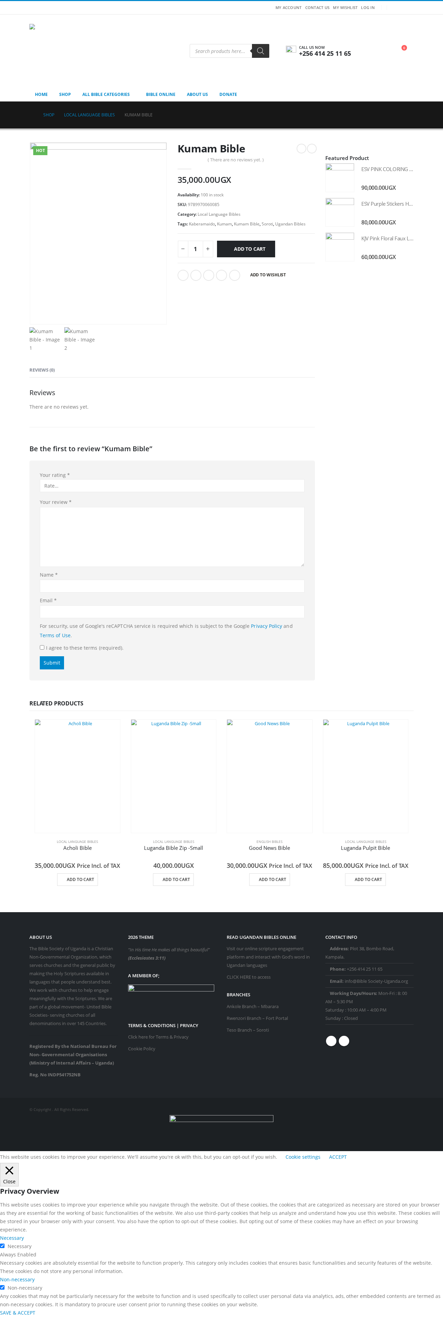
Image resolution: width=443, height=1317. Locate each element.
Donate (228, 94)
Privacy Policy (266, 626)
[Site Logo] (72, 51)
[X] (408, 7)
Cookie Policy (141, 1049)
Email (234, 275)
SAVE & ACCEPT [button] (17, 1312)
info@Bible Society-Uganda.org (376, 981)
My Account (288, 7)
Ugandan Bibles (290, 224)
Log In (368, 7)
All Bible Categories (106, 94)
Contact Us (317, 7)
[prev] (301, 148)
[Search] (260, 51)
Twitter (195, 275)
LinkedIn (208, 275)
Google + (221, 275)
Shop (65, 94)
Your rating (55, 475)
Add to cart (249, 249)
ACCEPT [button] (338, 1157)
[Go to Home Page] (31, 115)
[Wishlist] (384, 50)
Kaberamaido (202, 224)
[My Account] (369, 51)
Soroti (267, 224)
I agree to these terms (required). (85, 647)
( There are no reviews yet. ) (236, 160)
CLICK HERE (239, 977)
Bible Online (160, 94)
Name (49, 574)
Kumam (224, 224)
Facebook (183, 275)
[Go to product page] (339, 177)
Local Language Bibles (219, 214)
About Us (197, 94)
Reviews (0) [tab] (42, 370)
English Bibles (269, 841)
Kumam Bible (247, 224)
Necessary (19, 1246)
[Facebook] (397, 7)
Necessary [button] (12, 1238)
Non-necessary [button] (17, 1279)
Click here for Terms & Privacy (158, 1037)
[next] (312, 148)
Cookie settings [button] (303, 1157)
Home (41, 94)
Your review (56, 502)
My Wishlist (345, 7)
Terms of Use (55, 635)
